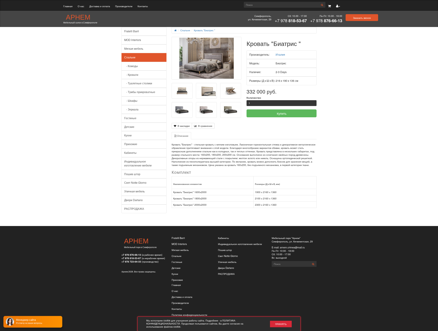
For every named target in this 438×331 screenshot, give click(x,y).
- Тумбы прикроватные (139, 92)
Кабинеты (130, 153)
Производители (123, 6)
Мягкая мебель (133, 49)
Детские (129, 127)
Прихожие (130, 144)
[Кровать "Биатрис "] (207, 58)
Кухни (128, 135)
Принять (281, 324)
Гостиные (130, 118)
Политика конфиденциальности (189, 314)
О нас (81, 6)
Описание (182, 135)
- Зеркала (131, 109)
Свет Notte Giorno (135, 183)
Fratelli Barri (131, 31)
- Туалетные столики (138, 83)
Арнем (78, 16)
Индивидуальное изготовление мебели (138, 163)
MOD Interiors (132, 40)
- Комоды (131, 66)
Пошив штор (132, 174)
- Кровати (131, 75)
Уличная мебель (134, 191)
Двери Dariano (133, 200)
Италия (280, 55)
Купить (281, 113)
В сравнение (204, 126)
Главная (68, 6)
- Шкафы (130, 101)
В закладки (183, 126)
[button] (329, 6)
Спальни (129, 57)
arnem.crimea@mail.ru (292, 247)
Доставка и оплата (99, 6)
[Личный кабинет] (338, 6)
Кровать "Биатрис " (204, 30)
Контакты (143, 6)
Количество (254, 97)
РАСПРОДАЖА (134, 209)
